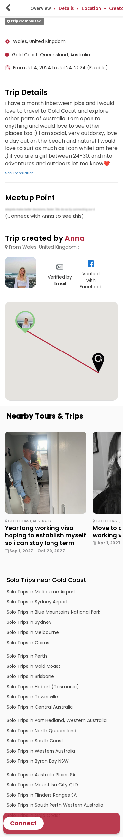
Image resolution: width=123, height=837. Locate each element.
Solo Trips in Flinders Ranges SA (42, 795)
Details (66, 8)
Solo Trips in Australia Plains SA (41, 774)
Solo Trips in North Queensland (41, 730)
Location (91, 8)
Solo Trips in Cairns (28, 642)
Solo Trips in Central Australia (40, 707)
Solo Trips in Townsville (32, 696)
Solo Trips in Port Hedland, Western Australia (57, 720)
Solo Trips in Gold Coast (33, 666)
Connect (23, 823)
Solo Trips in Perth (27, 656)
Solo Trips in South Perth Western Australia (55, 805)
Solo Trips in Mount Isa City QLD (42, 784)
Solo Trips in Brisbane (30, 676)
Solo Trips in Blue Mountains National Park (53, 612)
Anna (75, 238)
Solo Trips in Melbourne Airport (41, 591)
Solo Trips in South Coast (35, 740)
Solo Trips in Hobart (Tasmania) (43, 686)
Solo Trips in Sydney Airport (37, 602)
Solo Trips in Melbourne (33, 632)
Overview (41, 8)
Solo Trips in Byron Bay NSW (38, 761)
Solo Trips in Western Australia (41, 751)
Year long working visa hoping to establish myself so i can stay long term (45, 535)
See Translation (19, 173)
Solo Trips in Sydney (29, 622)
